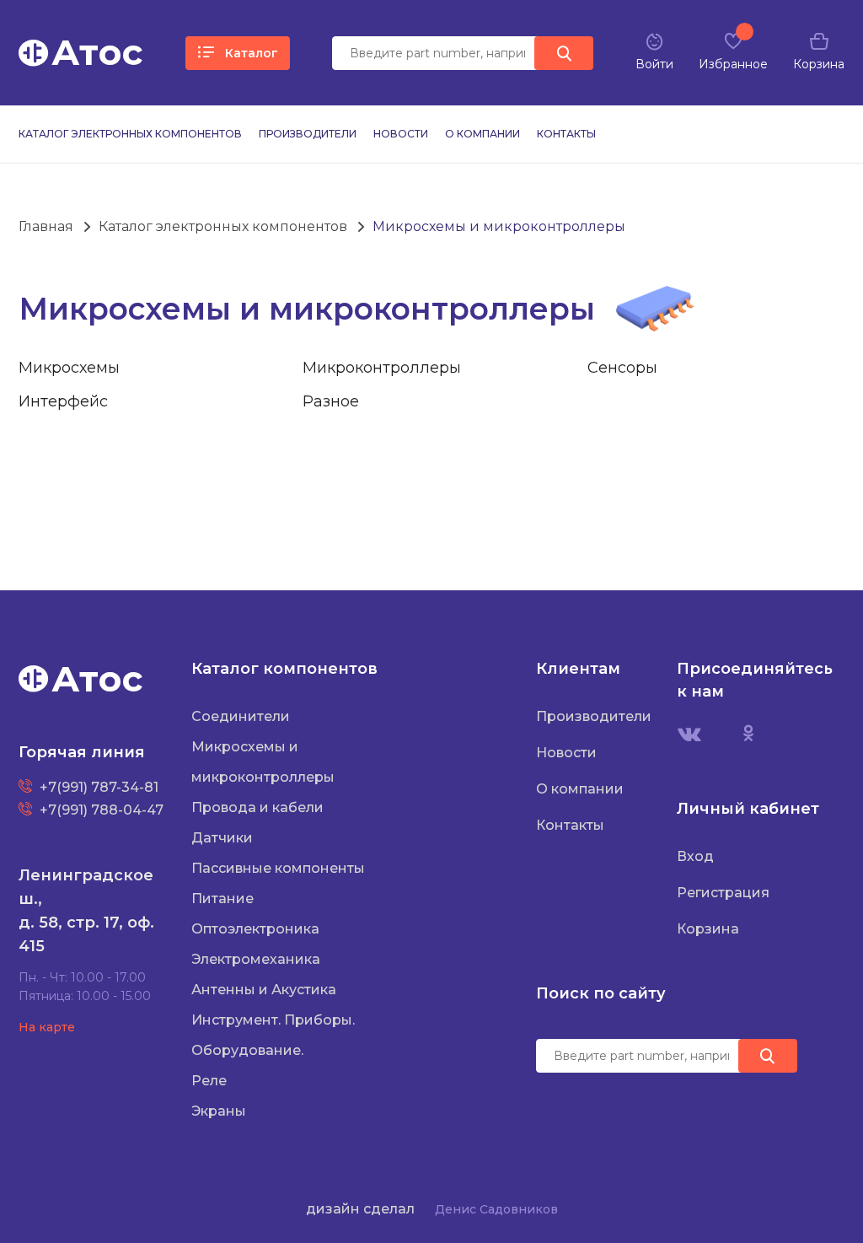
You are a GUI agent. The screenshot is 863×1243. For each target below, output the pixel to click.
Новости (400, 133)
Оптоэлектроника (255, 929)
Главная (46, 226)
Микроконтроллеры (382, 367)
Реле (209, 1081)
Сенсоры (622, 367)
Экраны (218, 1111)
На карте (47, 1027)
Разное (331, 401)
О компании (482, 133)
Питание (222, 899)
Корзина (708, 929)
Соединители (240, 716)
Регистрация (723, 893)
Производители (307, 133)
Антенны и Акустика (263, 990)
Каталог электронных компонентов (130, 133)
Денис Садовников (496, 1209)
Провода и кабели (257, 807)
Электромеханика (255, 959)
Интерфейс (63, 401)
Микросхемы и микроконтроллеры (499, 226)
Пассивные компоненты (278, 868)
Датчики (222, 838)
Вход (695, 856)
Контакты (566, 133)
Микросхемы (69, 367)
